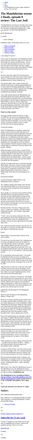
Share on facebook (9, 46)
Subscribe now (5, 428)
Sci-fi (6, 5)
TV (5, 4)
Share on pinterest (9, 49)
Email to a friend (9, 52)
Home (6, 2)
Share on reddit (8, 51)
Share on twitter (9, 47)
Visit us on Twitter (9, 404)
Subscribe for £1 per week (13, 417)
